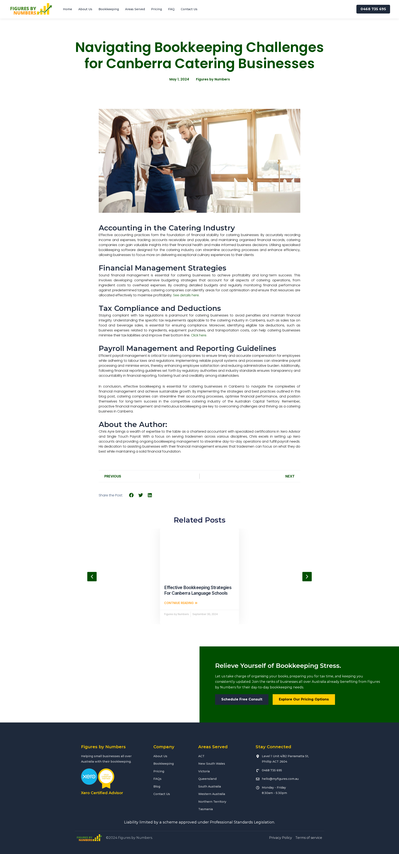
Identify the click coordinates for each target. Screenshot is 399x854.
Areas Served (135, 9)
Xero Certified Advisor (102, 793)
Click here (198, 335)
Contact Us (189, 9)
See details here (186, 295)
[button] (131, 495)
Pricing (156, 9)
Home (67, 9)
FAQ (171, 9)
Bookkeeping (109, 9)
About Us (85, 9)
